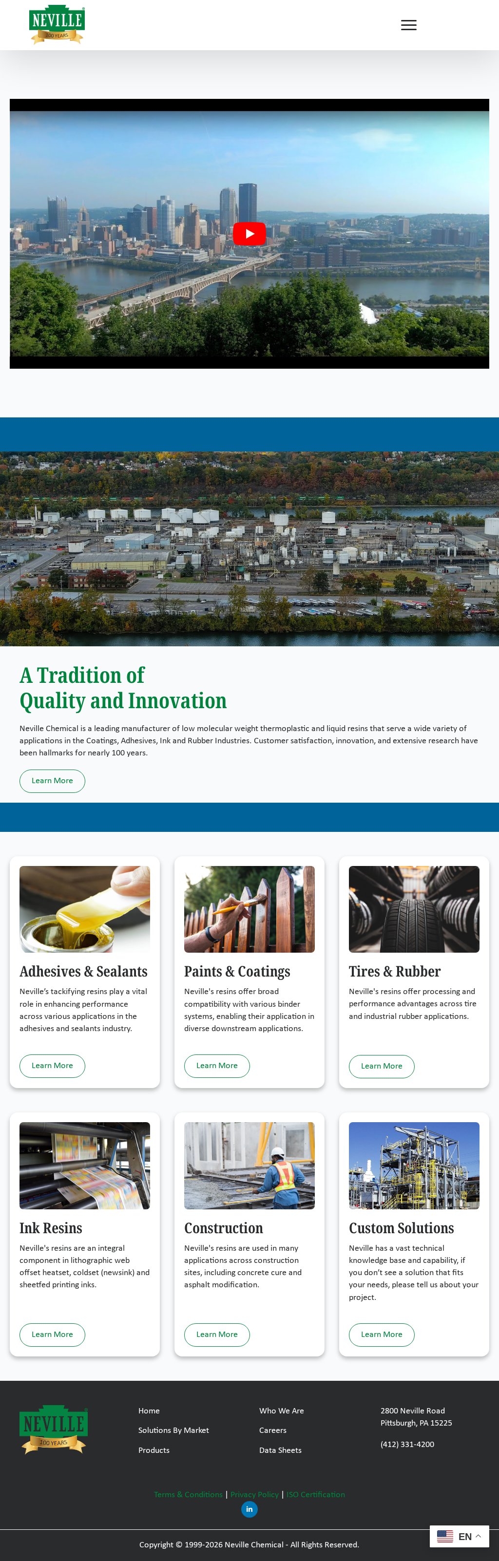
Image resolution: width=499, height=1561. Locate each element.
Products (154, 1450)
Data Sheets (280, 1450)
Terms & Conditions (188, 1495)
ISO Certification (316, 1495)
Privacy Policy (254, 1495)
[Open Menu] (409, 25)
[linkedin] (249, 1509)
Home (149, 1411)
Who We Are (281, 1411)
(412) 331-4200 (407, 1444)
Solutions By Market (173, 1430)
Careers (273, 1430)
